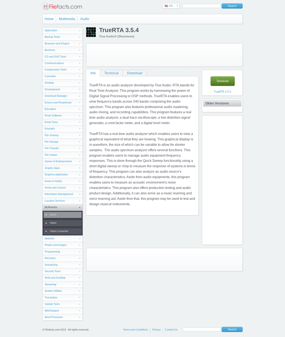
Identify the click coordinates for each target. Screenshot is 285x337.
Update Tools (52, 304)
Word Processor (54, 317)
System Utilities (53, 290)
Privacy (156, 329)
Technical (111, 73)
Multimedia (67, 19)
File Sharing (51, 135)
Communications (54, 63)
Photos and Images (56, 245)
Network (49, 238)
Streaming (50, 284)
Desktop (49, 82)
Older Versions (217, 103)
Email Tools (51, 122)
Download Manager (56, 95)
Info (93, 73)
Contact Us (171, 329)
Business (50, 50)
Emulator (50, 128)
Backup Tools (52, 36)
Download (134, 73)
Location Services (55, 200)
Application (51, 30)
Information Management (59, 194)
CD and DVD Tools (55, 56)
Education (50, 109)
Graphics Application (56, 174)
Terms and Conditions (135, 329)
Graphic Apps (52, 168)
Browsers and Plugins (57, 43)
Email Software (53, 115)
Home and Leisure (55, 187)
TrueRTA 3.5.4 (222, 91)
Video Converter (59, 231)
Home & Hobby (53, 181)
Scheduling (51, 264)
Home (49, 19)
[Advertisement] (164, 55)
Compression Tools (56, 69)
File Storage (51, 141)
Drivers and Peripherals (58, 102)
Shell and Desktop (55, 277)
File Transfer (52, 148)
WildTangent (52, 310)
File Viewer (51, 154)
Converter (50, 76)
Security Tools (53, 271)
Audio (84, 19)
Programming (52, 251)
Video (53, 222)
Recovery (50, 258)
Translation (51, 297)
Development (52, 89)
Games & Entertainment (58, 161)
